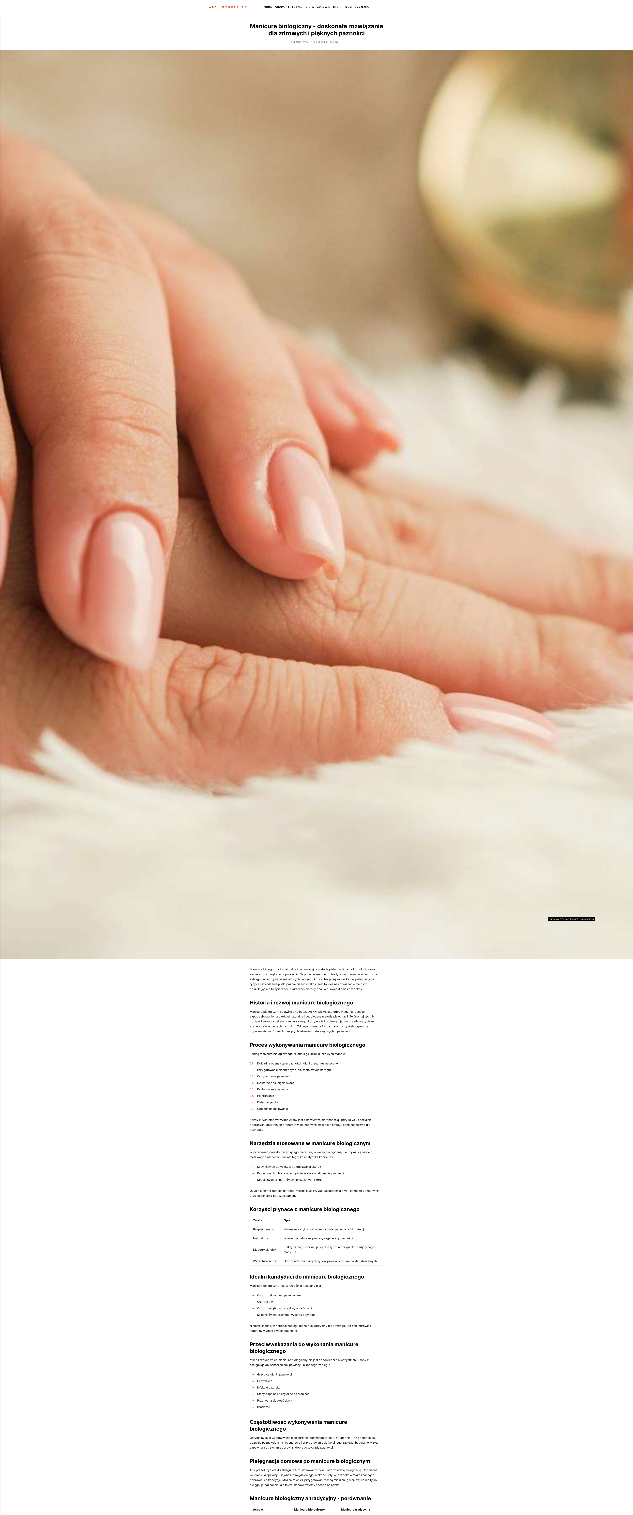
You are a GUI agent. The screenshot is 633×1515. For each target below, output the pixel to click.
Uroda (280, 6)
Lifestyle (295, 6)
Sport (337, 6)
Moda (268, 6)
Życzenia (362, 6)
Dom (348, 6)
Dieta (310, 6)
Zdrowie (323, 6)
